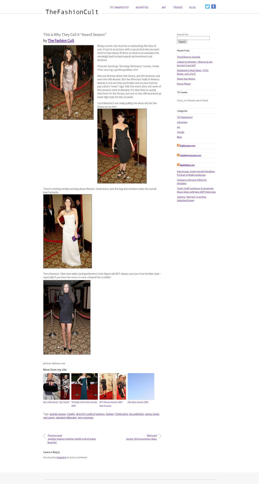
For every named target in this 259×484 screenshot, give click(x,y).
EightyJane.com (187, 145)
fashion (110, 414)
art (164, 7)
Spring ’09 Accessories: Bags (141, 437)
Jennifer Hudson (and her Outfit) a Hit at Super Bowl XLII (72, 439)
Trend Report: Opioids (188, 56)
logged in (61, 457)
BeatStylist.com (187, 165)
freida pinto (121, 414)
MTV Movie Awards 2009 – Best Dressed (112, 404)
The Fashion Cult (61, 40)
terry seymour (85, 417)
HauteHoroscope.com (190, 155)
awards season (58, 414)
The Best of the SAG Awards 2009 (84, 404)
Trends (178, 7)
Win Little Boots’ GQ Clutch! (56, 402)
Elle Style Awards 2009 (138, 402)
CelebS (71, 414)
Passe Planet (184, 83)
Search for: (183, 34)
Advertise (142, 7)
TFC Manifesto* (119, 7)
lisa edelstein (136, 414)
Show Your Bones (186, 78)
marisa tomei (152, 414)
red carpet (49, 417)
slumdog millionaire (66, 417)
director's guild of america (90, 414)
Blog (192, 7)
